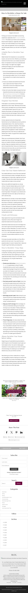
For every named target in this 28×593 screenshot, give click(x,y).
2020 (5, 537)
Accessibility (14, 582)
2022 (5, 532)
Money (3, 502)
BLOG (14, 555)
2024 (5, 527)
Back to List (13, 420)
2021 (5, 535)
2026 (5, 522)
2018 (5, 542)
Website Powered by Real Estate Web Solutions (14, 587)
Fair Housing (19, 582)
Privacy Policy (9, 582)
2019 (5, 540)
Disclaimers (24, 589)
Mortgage (4, 506)
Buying (3, 495)
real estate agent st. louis (14, 439)
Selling (5, 437)
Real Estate (11, 437)
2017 (5, 545)
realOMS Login (14, 590)
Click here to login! (14, 474)
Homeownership (5, 499)
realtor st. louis (5, 504)
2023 (5, 530)
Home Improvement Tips (6, 508)
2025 (5, 525)
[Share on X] (11, 432)
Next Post (22, 448)
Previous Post (7, 448)
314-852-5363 (16, 570)
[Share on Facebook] (6, 432)
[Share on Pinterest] (16, 432)
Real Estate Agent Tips (20, 437)
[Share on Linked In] (21, 432)
